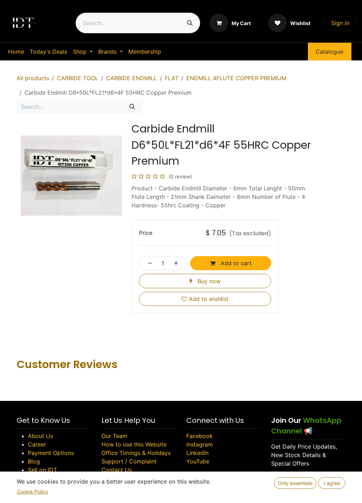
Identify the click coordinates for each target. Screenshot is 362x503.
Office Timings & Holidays (136, 452)
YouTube (197, 461)
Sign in (340, 22)
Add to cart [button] (235, 263)
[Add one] (178, 263)
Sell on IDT (42, 469)
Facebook (199, 435)
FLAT (172, 78)
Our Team (114, 435)
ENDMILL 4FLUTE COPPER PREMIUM (236, 78)
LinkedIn (197, 452)
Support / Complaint (129, 461)
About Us (40, 435)
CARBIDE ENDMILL (131, 78)
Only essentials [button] (295, 483)
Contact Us (116, 469)
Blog (34, 461)
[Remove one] (147, 263)
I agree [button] (332, 483)
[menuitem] (16, 52)
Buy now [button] (208, 281)
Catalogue (329, 51)
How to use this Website (134, 444)
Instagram (199, 444)
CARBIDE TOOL (77, 78)
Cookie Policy (32, 492)
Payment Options (51, 452)
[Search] (190, 23)
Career (37, 444)
